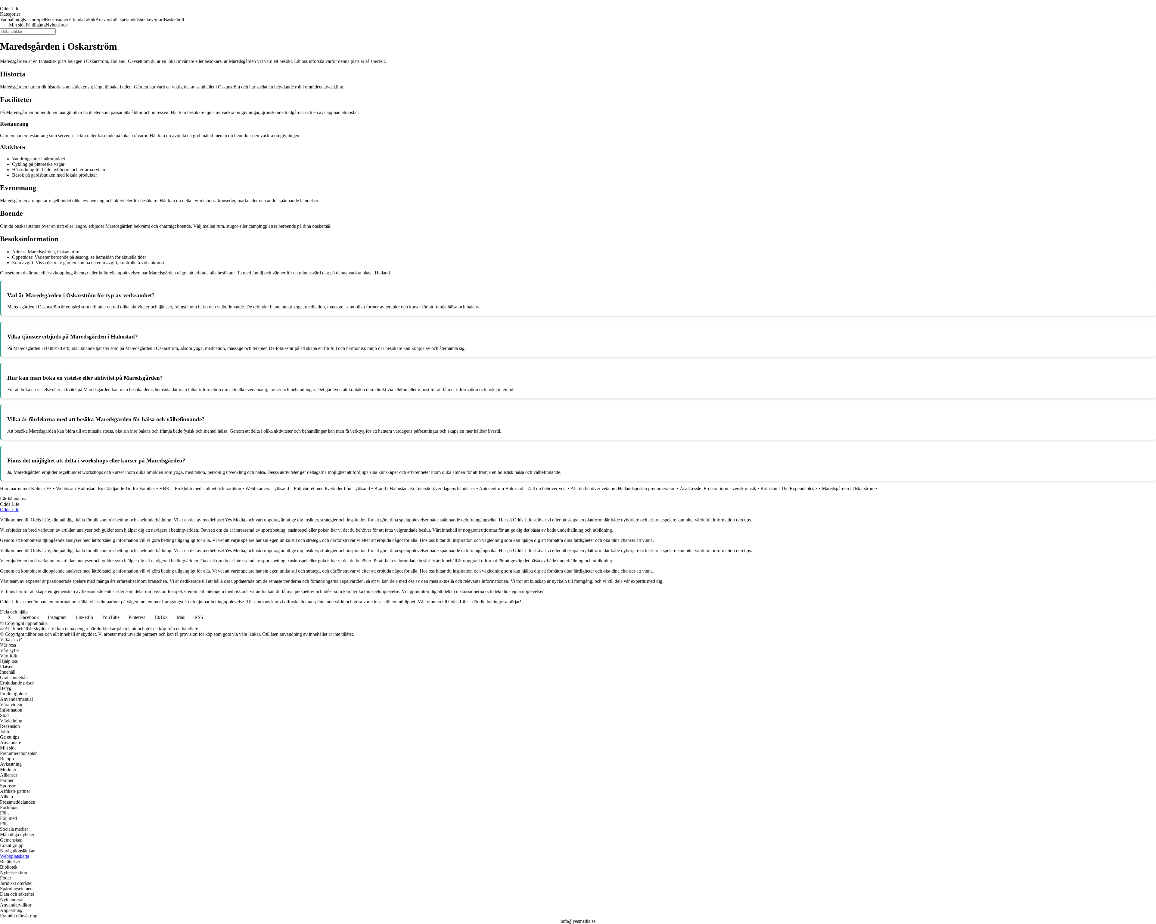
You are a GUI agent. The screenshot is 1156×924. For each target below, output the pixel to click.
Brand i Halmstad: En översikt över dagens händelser (424, 488)
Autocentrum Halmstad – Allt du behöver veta (523, 488)
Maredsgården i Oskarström (848, 488)
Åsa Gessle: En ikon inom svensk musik (718, 488)
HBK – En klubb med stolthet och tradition (200, 488)
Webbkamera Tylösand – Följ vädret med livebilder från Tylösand (307, 488)
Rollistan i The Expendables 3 (789, 488)
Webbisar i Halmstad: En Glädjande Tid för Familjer (105, 488)
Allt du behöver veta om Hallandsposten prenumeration (623, 488)
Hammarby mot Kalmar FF (26, 488)
